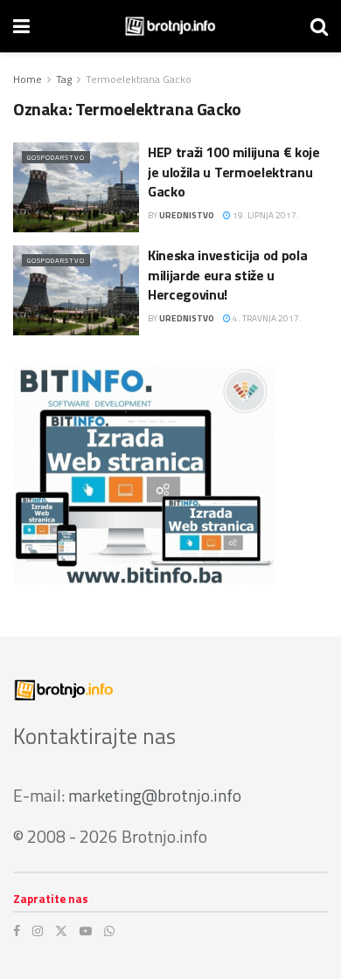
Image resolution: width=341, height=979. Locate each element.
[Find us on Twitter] (61, 931)
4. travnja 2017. (266, 318)
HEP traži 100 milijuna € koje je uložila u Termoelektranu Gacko (234, 171)
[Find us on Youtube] (86, 931)
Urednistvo (186, 215)
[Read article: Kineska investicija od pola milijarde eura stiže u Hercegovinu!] (76, 290)
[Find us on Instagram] (37, 931)
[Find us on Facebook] (16, 931)
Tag (64, 79)
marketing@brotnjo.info (154, 795)
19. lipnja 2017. (265, 215)
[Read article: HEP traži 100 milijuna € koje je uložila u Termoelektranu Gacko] (76, 187)
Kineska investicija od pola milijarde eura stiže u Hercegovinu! (227, 275)
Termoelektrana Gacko (138, 79)
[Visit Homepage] (170, 26)
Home (27, 79)
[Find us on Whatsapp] (109, 931)
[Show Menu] (21, 26)
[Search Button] (319, 26)
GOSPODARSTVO (56, 157)
